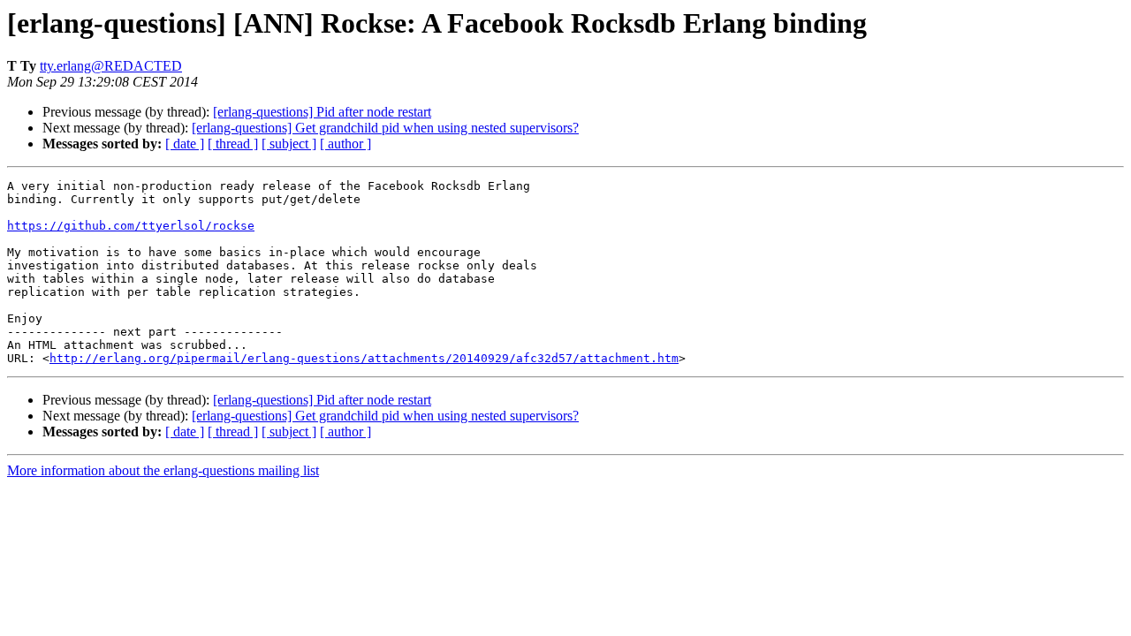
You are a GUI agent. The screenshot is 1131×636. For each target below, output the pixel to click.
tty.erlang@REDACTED (111, 65)
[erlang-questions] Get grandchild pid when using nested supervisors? (385, 127)
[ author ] (345, 143)
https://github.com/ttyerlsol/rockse (130, 225)
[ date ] (184, 143)
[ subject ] (289, 143)
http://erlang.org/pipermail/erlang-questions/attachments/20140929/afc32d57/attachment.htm (364, 358)
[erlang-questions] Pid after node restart (322, 111)
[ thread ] (233, 143)
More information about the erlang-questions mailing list (163, 470)
